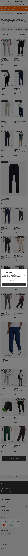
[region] (14, 278)
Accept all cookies (14, 284)
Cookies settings (14, 280)
